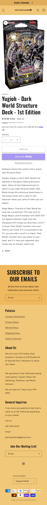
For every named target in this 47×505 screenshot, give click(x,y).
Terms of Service (13, 338)
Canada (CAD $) (22, 481)
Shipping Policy (12, 333)
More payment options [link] (23, 163)
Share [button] (7, 251)
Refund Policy (11, 327)
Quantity (5, 135)
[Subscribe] (39, 298)
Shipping (5, 122)
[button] (3, 10)
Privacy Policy (12, 322)
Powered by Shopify (30, 500)
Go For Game (20, 500)
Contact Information (15, 316)
